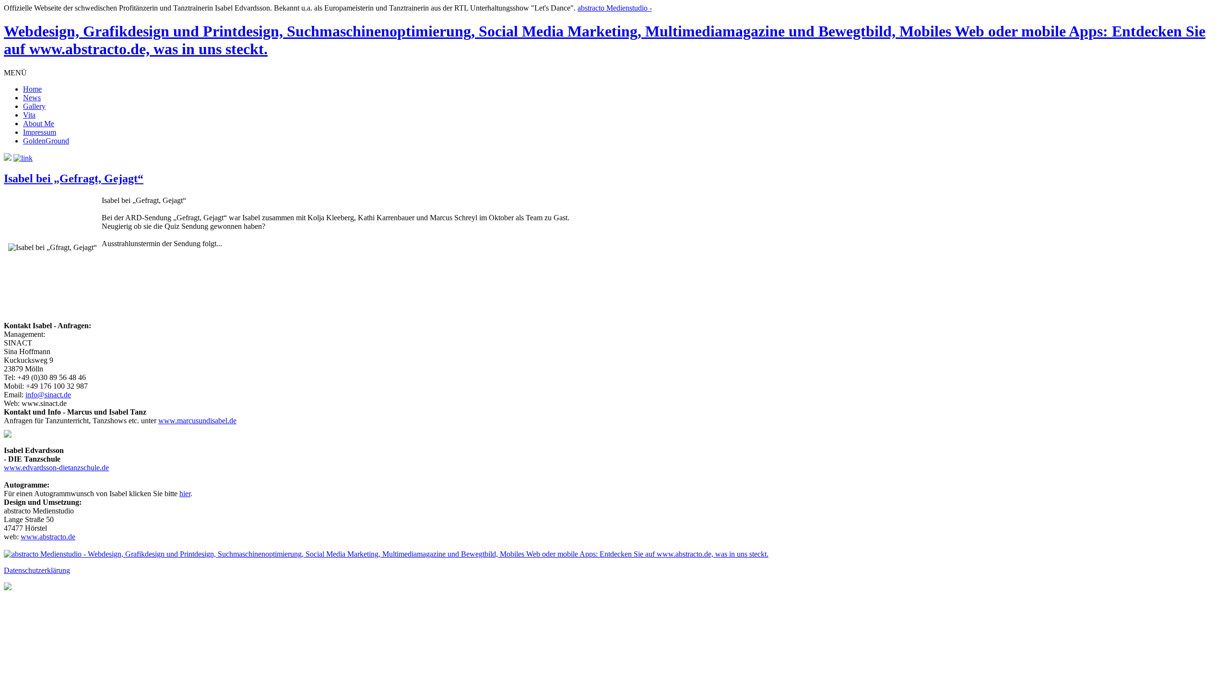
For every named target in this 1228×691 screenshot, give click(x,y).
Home (32, 89)
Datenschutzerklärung (37, 570)
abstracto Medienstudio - (604, 31)
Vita (29, 115)
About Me (38, 123)
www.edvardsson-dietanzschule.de (56, 468)
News (32, 98)
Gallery (34, 106)
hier (184, 493)
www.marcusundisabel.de (197, 421)
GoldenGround (46, 141)
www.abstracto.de (48, 537)
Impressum (39, 132)
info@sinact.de (48, 395)
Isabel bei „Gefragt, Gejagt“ (73, 178)
